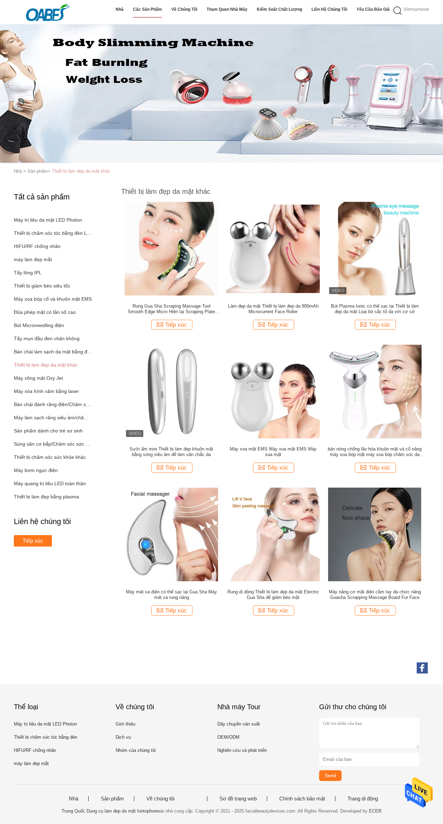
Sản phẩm (112, 798)
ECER (375, 811)
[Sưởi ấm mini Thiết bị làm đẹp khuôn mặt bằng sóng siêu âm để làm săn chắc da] (171, 391)
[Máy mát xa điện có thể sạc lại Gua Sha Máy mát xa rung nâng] (171, 534)
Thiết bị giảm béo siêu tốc (42, 286)
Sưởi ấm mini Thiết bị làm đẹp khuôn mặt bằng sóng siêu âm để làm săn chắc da (171, 451)
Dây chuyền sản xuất (238, 724)
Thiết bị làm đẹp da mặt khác (81, 171)
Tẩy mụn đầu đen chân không (47, 338)
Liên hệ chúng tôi (329, 9)
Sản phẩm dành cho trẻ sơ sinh (48, 431)
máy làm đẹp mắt (33, 259)
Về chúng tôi (184, 9)
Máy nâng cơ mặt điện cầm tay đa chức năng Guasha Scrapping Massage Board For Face (375, 594)
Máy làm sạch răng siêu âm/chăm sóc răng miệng (53, 417)
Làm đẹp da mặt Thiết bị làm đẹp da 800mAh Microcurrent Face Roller (273, 308)
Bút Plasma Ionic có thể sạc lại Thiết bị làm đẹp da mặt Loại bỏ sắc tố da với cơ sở (375, 308)
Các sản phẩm (147, 9)
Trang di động (362, 798)
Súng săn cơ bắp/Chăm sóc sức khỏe (53, 444)
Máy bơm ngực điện (36, 470)
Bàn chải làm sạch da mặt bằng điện (53, 351)
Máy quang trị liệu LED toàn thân (50, 483)
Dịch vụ (123, 737)
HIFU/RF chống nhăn (37, 246)
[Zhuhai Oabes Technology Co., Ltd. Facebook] (422, 667)
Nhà (120, 9)
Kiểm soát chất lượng (279, 9)
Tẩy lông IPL (28, 272)
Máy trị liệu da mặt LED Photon (48, 220)
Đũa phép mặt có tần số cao (45, 312)
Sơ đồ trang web (238, 798)
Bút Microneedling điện (39, 325)
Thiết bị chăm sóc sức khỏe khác (50, 457)
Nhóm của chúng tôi (136, 750)
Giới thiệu (125, 724)
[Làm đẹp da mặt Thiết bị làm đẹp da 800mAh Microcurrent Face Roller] (273, 248)
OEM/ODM (228, 737)
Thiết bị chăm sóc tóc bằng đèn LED (53, 233)
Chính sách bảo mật (302, 798)
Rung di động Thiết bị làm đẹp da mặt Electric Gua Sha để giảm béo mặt (273, 594)
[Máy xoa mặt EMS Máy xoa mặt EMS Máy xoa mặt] (273, 391)
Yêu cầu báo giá (373, 9)
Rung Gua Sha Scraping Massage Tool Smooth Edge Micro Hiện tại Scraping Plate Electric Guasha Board (171, 309)
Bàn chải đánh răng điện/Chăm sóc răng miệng (53, 404)
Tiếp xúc (32, 541)
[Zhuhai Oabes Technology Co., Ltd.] (47, 12)
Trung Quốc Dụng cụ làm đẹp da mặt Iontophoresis (113, 811)
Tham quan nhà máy (227, 9)
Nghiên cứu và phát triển (242, 750)
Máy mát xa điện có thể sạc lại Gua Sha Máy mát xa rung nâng (171, 594)
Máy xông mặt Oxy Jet (38, 378)
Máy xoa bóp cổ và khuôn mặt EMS (53, 299)
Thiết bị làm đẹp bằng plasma (46, 496)
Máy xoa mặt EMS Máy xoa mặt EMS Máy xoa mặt (273, 451)
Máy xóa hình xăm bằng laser (46, 391)
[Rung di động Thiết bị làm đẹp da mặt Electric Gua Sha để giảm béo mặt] (273, 534)
